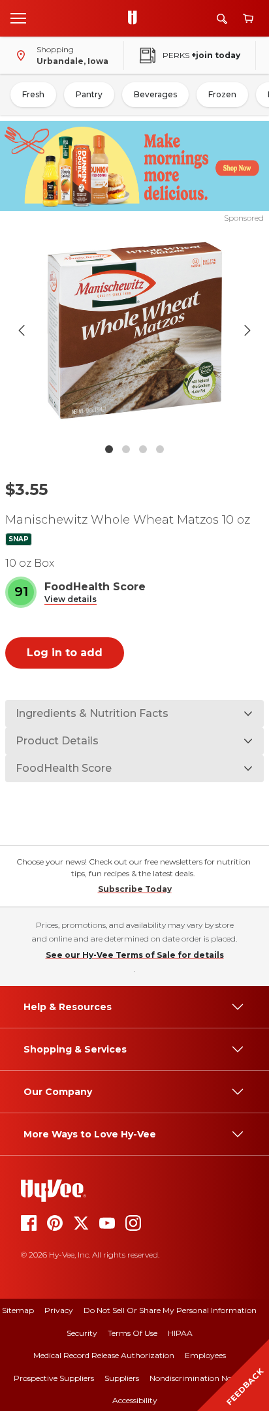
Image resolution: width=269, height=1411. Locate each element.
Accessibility (134, 1400)
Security (82, 1333)
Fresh (33, 94)
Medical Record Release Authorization (103, 1355)
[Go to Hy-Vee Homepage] (136, 18)
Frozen (222, 94)
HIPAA (180, 1333)
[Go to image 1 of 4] (109, 449)
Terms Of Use (132, 1333)
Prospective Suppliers (54, 1378)
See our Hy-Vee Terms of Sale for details (135, 955)
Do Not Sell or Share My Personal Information (170, 1310)
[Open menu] (18, 17)
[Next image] (247, 330)
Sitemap (18, 1310)
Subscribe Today (135, 889)
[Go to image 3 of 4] (142, 449)
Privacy (58, 1310)
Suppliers (121, 1378)
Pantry (89, 94)
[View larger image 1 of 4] (134, 331)
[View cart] (248, 18)
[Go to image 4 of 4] (159, 449)
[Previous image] (21, 330)
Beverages (155, 94)
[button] (70, 600)
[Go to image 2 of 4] (126, 449)
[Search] (222, 18)
